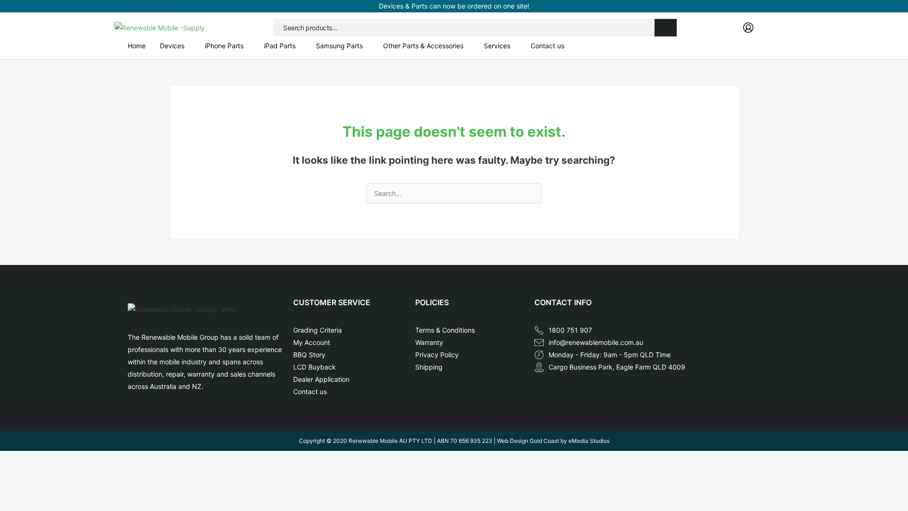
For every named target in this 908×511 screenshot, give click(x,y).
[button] (175, 45)
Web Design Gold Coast (528, 440)
